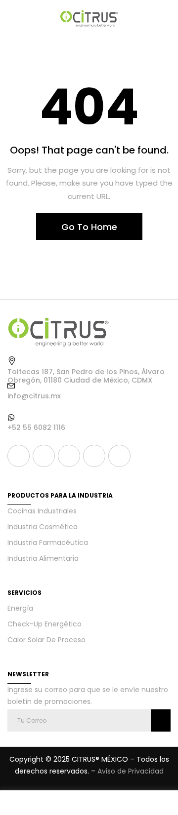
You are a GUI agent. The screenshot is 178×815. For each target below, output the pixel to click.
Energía (20, 608)
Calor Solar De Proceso (46, 640)
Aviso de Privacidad (130, 771)
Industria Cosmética (42, 527)
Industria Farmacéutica (47, 542)
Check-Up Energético (44, 624)
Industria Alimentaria (43, 558)
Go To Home (89, 227)
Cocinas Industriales (42, 511)
